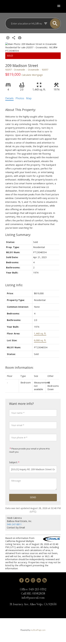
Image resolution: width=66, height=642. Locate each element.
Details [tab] (9, 98)
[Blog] (44, 580)
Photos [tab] (20, 98)
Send (33, 497)
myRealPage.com (38, 630)
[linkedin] (39, 580)
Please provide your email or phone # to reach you (29, 450)
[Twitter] (27, 580)
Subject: (13, 462)
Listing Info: (14, 285)
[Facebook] (21, 580)
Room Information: (19, 367)
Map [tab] (29, 98)
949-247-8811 (14, 524)
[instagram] (33, 580)
